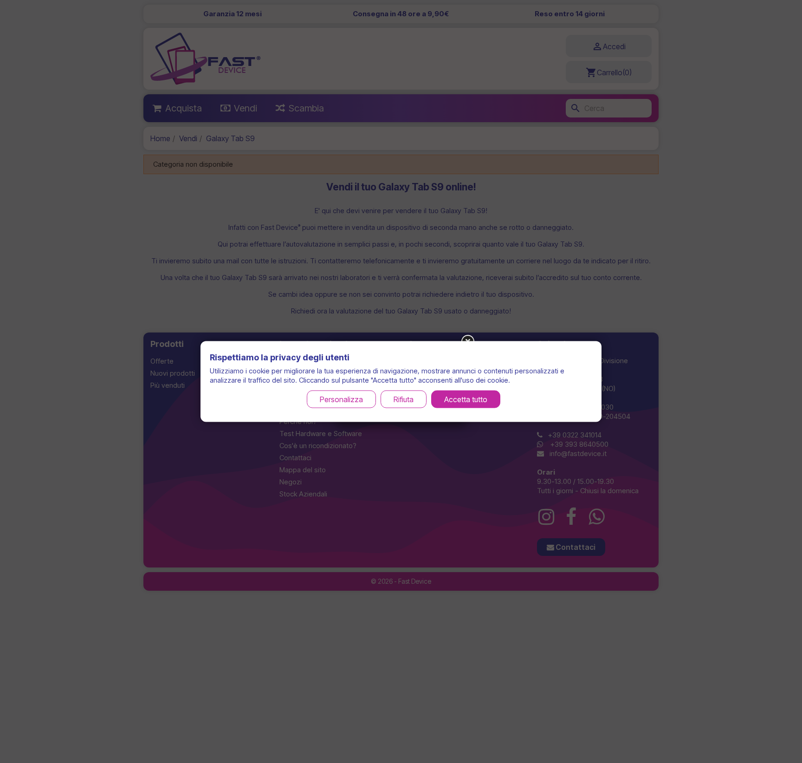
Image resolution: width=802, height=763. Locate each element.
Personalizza (341, 399)
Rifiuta (404, 399)
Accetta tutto (465, 399)
